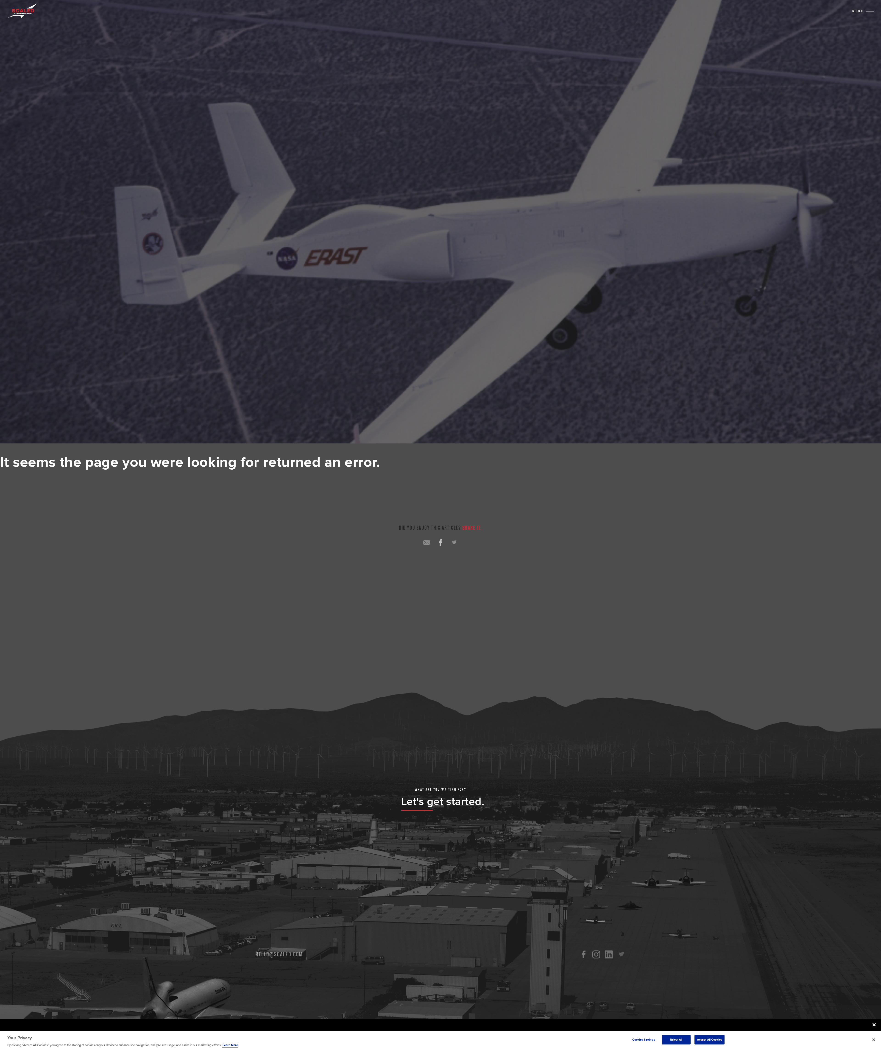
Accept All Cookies (709, 1039)
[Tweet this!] (454, 542)
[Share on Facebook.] (440, 542)
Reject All (676, 1039)
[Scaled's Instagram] (596, 954)
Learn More (230, 1045)
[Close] (874, 1040)
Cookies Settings (643, 1039)
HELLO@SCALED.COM (279, 954)
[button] (874, 1024)
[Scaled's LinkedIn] (609, 954)
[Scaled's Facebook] (584, 954)
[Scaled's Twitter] (621, 954)
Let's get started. (443, 801)
